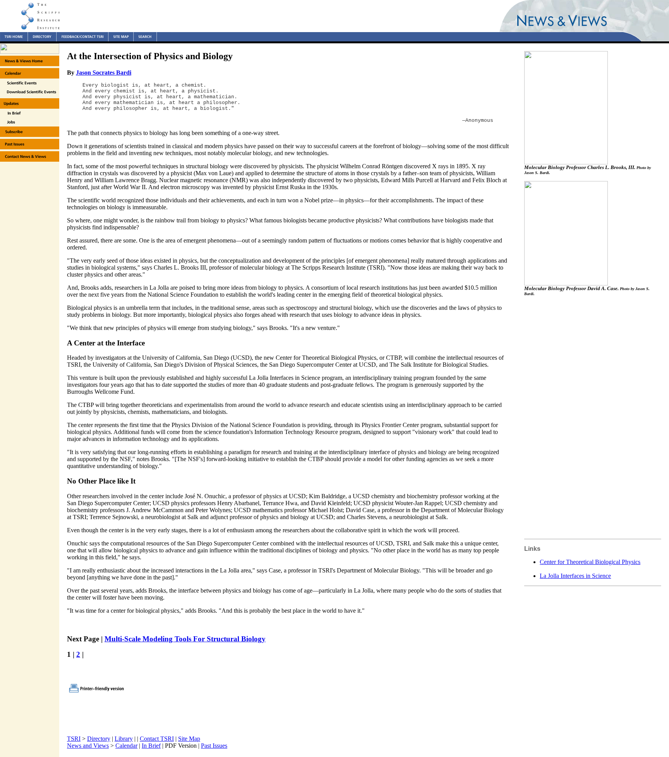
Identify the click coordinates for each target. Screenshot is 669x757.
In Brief (151, 745)
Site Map (189, 738)
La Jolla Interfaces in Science (575, 575)
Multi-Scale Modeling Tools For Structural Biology (185, 639)
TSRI (74, 738)
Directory (98, 738)
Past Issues (214, 745)
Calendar (126, 745)
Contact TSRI (157, 738)
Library (124, 738)
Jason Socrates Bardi (103, 72)
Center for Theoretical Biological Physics (590, 562)
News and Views (88, 745)
